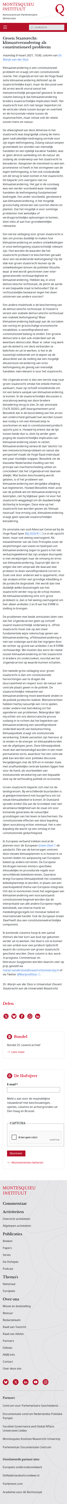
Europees (9, 1291)
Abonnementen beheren (27, 1163)
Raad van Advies (13, 1334)
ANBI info (9, 1355)
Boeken (8, 1241)
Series (7, 1255)
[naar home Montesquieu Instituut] (18, 6)
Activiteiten (13, 1212)
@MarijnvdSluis (27, 974)
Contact (8, 1362)
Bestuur (8, 1313)
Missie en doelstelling (17, 1306)
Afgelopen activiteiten (17, 1226)
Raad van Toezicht (14, 1327)
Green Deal (45, 845)
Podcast (8, 1269)
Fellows (7, 1348)
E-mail (11, 1084)
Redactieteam (12, 1320)
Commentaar (15, 1204)
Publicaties (12, 1234)
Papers (7, 1248)
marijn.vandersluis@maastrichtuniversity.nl (31, 970)
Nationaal (9, 1284)
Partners (8, 1341)
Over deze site (12, 1369)
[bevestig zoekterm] (31, 27)
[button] (8, 1382)
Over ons (11, 1299)
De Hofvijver (11, 1262)
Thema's (10, 1277)
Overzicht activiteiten (16, 1219)
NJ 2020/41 (33, 534)
